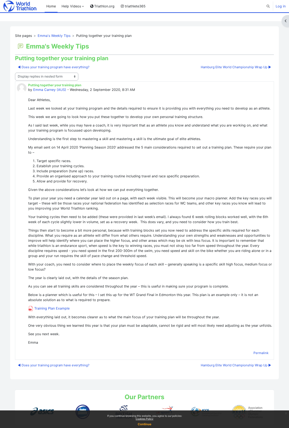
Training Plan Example (51, 308)
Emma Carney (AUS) (49, 90)
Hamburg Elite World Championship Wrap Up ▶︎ (236, 67)
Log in (281, 6)
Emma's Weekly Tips (54, 35)
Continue (144, 424)
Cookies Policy (144, 418)
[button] (268, 6)
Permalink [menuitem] (260, 353)
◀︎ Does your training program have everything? (53, 67)
